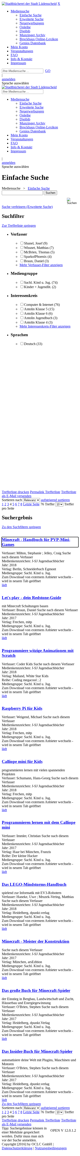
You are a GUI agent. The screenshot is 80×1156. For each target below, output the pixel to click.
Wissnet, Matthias (36, 248)
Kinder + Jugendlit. (37, 287)
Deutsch (30, 344)
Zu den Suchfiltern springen (21, 527)
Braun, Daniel (34, 261)
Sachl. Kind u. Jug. (37, 282)
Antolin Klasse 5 (36, 309)
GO (47, 71)
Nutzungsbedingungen (51, 1148)
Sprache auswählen (15, 83)
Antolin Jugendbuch (38, 318)
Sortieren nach (12, 500)
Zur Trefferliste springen (19, 225)
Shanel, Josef (33, 243)
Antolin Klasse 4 (36, 322)
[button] (72, 201)
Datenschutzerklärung (17, 1148)
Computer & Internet (38, 304)
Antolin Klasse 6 (36, 313)
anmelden (8, 79)
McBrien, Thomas (37, 252)
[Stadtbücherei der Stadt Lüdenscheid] (29, 4)
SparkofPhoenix (35, 256)
